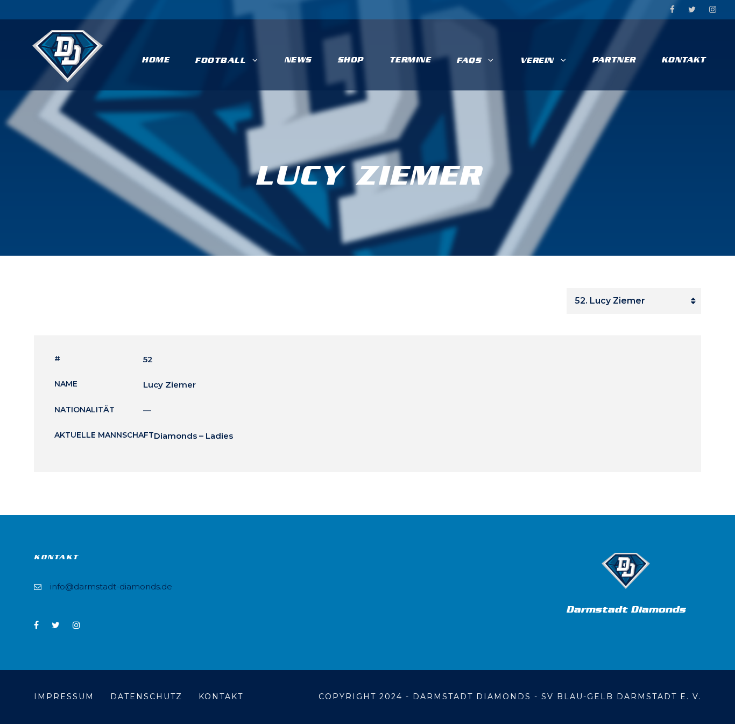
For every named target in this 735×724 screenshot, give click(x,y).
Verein (537, 60)
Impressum (64, 696)
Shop (350, 60)
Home (155, 60)
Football (220, 60)
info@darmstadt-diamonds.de (111, 586)
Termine (410, 60)
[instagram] (712, 9)
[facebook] (672, 9)
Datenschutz (146, 696)
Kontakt (683, 60)
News (298, 60)
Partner (613, 60)
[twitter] (692, 9)
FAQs (468, 60)
